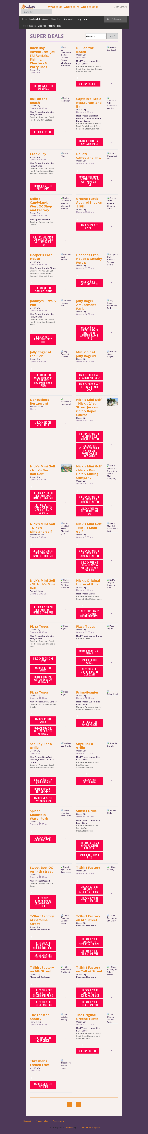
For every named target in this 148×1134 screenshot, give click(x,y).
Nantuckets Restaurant (39, 401)
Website (70, 1127)
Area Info (42, 25)
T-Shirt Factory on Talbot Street (89, 969)
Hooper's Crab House (41, 257)
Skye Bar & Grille (85, 746)
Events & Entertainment (39, 19)
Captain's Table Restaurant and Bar (89, 102)
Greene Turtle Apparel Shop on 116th (89, 202)
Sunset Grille (86, 811)
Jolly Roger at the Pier (40, 354)
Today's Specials (29, 25)
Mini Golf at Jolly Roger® (86, 354)
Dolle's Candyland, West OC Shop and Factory (41, 204)
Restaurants (69, 19)
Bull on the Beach (85, 50)
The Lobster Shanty (39, 1017)
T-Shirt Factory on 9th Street (42, 969)
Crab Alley (38, 154)
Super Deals (56, 19)
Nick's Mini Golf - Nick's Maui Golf (89, 528)
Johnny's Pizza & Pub (43, 303)
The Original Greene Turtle (87, 1017)
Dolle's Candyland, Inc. (88, 156)
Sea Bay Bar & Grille (41, 746)
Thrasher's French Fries (40, 1063)
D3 (78, 1127)
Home (24, 19)
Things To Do (81, 19)
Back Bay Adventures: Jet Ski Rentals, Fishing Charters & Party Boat (42, 57)
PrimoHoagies (87, 692)
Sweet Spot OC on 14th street (41, 869)
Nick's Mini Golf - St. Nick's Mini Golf (42, 584)
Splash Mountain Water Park (39, 815)
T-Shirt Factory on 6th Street (88, 918)
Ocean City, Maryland (90, 1127)
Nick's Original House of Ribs (88, 582)
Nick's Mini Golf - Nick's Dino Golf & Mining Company (89, 472)
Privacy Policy (42, 1121)
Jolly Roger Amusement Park (86, 305)
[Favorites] (65, 85)
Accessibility (58, 1121)
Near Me (51, 25)
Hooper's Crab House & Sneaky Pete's (89, 259)
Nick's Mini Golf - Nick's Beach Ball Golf (42, 470)
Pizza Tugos (39, 626)
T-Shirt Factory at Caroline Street (42, 920)
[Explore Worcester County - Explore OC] (28, 6)
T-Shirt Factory (88, 867)
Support (27, 1121)
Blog (59, 25)
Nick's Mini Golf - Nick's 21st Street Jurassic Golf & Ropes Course (89, 407)
